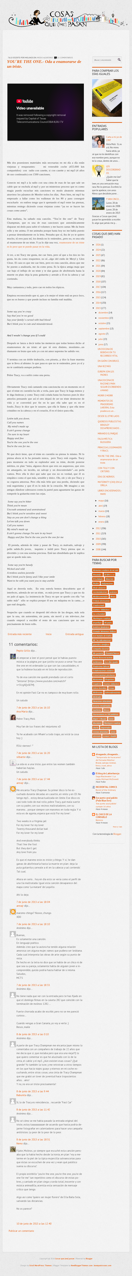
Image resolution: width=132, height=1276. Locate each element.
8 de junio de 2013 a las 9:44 (32, 1091)
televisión (97, 736)
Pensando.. (97, 574)
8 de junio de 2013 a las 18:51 (33, 1139)
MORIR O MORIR (105, 395)
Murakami (97, 723)
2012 (98, 528)
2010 (98, 538)
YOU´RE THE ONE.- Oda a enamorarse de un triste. (109, 459)
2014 (98, 302)
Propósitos (109, 679)
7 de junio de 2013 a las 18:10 (33, 924)
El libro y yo (109, 574)
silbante (21, 757)
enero (101, 521)
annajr (20, 783)
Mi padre (108, 622)
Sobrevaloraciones (112, 692)
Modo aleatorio (45, 57)
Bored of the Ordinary (106, 790)
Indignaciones (107, 583)
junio (101, 344)
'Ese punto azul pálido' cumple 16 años (106, 805)
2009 (98, 544)
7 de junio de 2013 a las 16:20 (33, 753)
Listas (111, 688)
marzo (101, 511)
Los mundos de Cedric (102, 635)
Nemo (19, 1143)
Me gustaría (98, 653)
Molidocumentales (100, 596)
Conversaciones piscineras (104, 675)
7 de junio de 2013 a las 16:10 (33, 707)
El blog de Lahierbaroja (107, 773)
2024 (98, 249)
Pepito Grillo (23, 650)
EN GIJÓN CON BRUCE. (108, 361)
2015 (98, 297)
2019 (98, 276)
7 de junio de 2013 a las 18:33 (33, 985)
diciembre (103, 312)
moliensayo (97, 662)
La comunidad (99, 613)
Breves (106, 710)
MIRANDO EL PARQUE (108, 433)
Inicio (49, 634)
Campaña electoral (101, 648)
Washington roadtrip (101, 618)
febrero (102, 516)
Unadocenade (98, 605)
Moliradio (97, 696)
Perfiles (96, 583)
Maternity (110, 578)
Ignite (111, 718)
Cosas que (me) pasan (64, 1258)
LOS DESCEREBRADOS (113, 170)
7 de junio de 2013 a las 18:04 (33, 902)
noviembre (103, 318)
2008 (98, 549)
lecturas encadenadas (102, 705)
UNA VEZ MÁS (104, 366)
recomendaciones (100, 592)
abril (100, 505)
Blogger (117, 834)
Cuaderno (97, 683)
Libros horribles (100, 688)
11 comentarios (65, 57)
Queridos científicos (101, 644)
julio (100, 339)
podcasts (113, 592)
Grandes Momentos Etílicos (104, 631)
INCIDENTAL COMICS (106, 787)
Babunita (21, 1095)
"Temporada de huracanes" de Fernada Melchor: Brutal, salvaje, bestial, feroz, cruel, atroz (108, 761)
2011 (98, 533)
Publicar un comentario (21, 1230)
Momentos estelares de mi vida (105, 570)
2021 (98, 265)
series (113, 731)
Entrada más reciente (20, 634)
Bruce (113, 596)
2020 (98, 271)
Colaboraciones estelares (103, 670)
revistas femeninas (100, 731)
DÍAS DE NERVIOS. (106, 476)
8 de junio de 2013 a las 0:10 (32, 1034)
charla (95, 727)
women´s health (109, 736)
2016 (98, 292)
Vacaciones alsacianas (102, 701)
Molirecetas (98, 692)
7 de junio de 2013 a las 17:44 (33, 779)
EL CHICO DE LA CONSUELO (104, 816)
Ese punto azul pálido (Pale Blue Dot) (107, 799)
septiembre (104, 328)
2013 (98, 308)
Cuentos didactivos (111, 683)
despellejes (97, 622)
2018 (98, 281)
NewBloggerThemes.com (81, 1265)
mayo (101, 500)
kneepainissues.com (102, 1265)
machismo (97, 710)
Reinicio (99, 820)
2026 (98, 244)
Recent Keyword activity (102, 657)
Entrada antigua (75, 634)
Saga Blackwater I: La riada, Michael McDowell (107, 777)
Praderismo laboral (101, 666)
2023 (98, 255)
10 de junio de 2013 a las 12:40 (33, 1223)
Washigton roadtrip (112, 723)
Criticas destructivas (101, 600)
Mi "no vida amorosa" (102, 640)
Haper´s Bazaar (99, 718)
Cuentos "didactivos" (101, 609)
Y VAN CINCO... (113, 199)
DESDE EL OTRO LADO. (109, 416)
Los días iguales (111, 662)
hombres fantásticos (101, 627)
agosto (102, 333)
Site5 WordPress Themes (40, 1265)
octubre (102, 323)
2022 (98, 260)
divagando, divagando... (107, 754)
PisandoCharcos (112, 653)
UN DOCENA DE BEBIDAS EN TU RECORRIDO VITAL (108, 352)
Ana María (22, 711)
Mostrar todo (117, 827)
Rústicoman (98, 679)
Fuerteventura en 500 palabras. (106, 714)
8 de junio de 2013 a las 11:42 (33, 1109)
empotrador (106, 727)
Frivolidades (98, 578)
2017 (98, 287)
